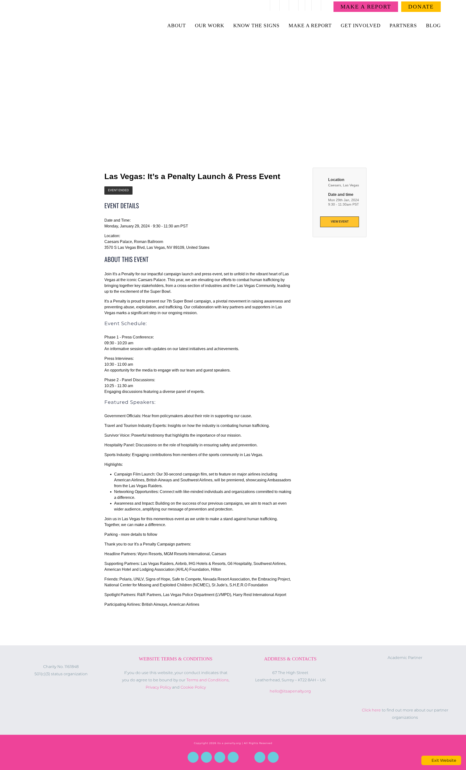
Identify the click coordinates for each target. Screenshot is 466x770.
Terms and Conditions (207, 680)
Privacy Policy (158, 687)
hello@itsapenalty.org (290, 691)
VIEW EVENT (340, 221)
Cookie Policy (193, 687)
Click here (371, 710)
